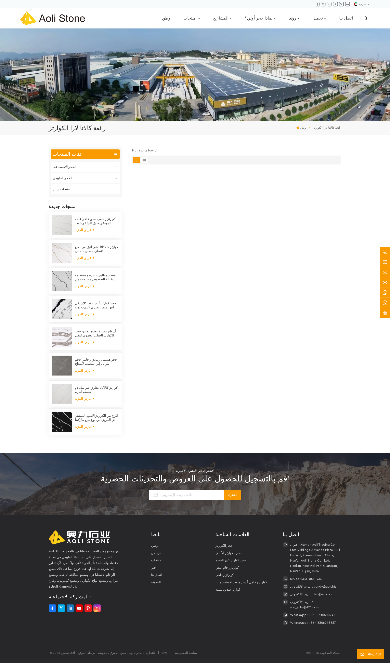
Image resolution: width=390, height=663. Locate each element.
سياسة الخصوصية (186, 652)
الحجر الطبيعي (62, 178)
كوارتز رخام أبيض (227, 567)
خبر (153, 567)
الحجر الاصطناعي (64, 167)
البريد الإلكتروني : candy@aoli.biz (313, 586)
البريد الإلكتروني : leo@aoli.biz (311, 594)
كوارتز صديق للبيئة (228, 589)
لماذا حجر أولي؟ (259, 18)
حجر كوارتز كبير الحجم (231, 560)
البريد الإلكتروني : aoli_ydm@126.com (304, 604)
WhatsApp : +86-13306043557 (313, 622)
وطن (166, 18)
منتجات (190, 18)
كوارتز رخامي (225, 575)
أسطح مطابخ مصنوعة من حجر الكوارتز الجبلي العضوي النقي (95, 333)
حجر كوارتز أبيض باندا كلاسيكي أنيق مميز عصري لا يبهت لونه (95, 305)
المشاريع (221, 18)
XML (165, 652)
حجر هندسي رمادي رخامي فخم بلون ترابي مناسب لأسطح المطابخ (96, 362)
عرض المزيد (83, 230)
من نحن (156, 553)
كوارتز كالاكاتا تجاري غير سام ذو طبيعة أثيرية (96, 389)
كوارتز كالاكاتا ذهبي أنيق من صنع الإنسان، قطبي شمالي (96, 249)
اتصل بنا (346, 18)
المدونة (156, 582)
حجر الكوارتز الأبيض (229, 553)
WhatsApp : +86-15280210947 (312, 615)
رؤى (292, 18)
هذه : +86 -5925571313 (306, 578)
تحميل (317, 18)
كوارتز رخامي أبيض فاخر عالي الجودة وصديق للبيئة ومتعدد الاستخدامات (95, 221)
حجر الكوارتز (224, 545)
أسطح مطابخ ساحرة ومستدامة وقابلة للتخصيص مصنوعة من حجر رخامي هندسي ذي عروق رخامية (95, 277)
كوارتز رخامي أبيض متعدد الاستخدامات (241, 582)
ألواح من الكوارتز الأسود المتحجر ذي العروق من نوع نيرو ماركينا (96, 417)
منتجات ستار (61, 189)
